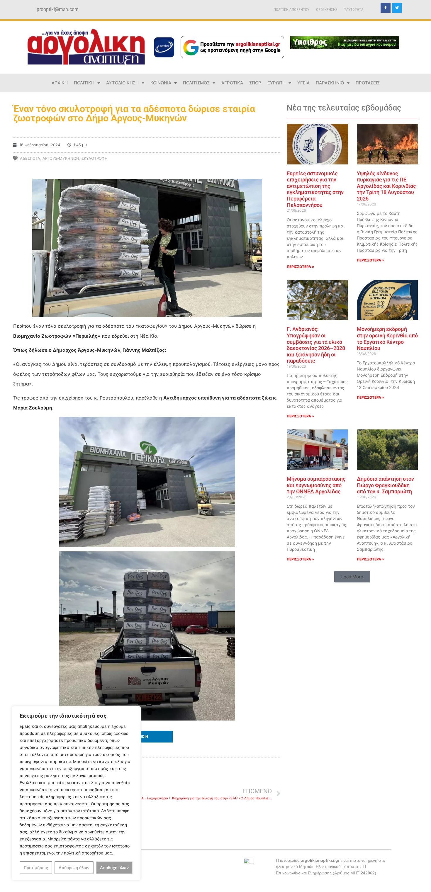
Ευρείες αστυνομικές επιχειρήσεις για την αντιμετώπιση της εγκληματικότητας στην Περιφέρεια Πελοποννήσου (315, 189)
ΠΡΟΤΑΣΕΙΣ (368, 83)
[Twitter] (397, 8)
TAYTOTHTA (354, 9)
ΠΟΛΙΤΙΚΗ (84, 83)
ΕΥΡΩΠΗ (276, 83)
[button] (147, 737)
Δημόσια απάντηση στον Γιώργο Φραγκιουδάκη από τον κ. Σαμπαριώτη (385, 485)
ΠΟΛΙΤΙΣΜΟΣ (196, 83)
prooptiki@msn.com (58, 9)
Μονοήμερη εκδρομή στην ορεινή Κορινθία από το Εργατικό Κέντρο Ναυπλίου (387, 338)
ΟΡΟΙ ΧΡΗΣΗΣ (326, 9)
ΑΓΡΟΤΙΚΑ (232, 83)
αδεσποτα (30, 158)
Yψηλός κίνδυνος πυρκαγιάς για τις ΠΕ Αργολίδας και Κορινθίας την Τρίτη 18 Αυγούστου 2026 (386, 186)
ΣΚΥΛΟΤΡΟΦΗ (95, 158)
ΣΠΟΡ (255, 83)
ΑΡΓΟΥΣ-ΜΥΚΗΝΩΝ (61, 158)
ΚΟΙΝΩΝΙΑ (160, 83)
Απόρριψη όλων (74, 867)
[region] (76, 793)
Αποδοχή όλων (114, 867)
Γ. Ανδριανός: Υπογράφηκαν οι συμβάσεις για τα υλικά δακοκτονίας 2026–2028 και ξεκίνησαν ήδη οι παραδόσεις (316, 345)
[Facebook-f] (386, 8)
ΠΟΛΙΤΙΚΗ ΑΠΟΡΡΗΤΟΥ (291, 9)
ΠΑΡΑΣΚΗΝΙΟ (330, 83)
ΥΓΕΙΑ (303, 83)
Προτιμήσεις (36, 867)
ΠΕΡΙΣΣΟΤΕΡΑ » (300, 266)
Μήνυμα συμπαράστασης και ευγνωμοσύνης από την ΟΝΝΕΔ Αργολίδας (316, 485)
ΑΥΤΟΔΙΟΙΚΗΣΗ (122, 83)
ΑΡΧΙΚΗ (60, 83)
